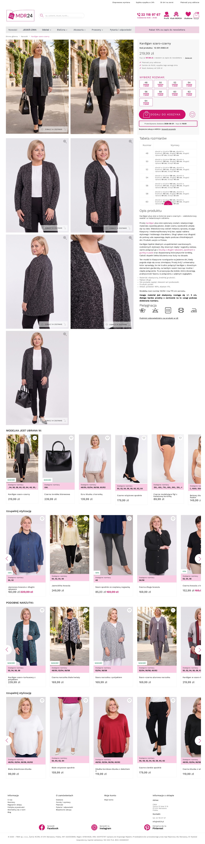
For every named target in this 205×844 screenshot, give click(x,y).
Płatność (59, 805)
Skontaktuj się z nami (16, 810)
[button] (7, 558)
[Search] (41, 15)
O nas (10, 800)
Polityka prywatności (16, 807)
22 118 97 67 (150, 14)
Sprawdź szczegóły (169, 129)
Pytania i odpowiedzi (64, 807)
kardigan (150, 223)
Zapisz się (188, 58)
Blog (9, 812)
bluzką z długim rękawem (171, 250)
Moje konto (108, 800)
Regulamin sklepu (15, 805)
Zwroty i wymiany (63, 802)
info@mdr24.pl (158, 822)
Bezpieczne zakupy (63, 810)
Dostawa (59, 800)
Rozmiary (11, 802)
